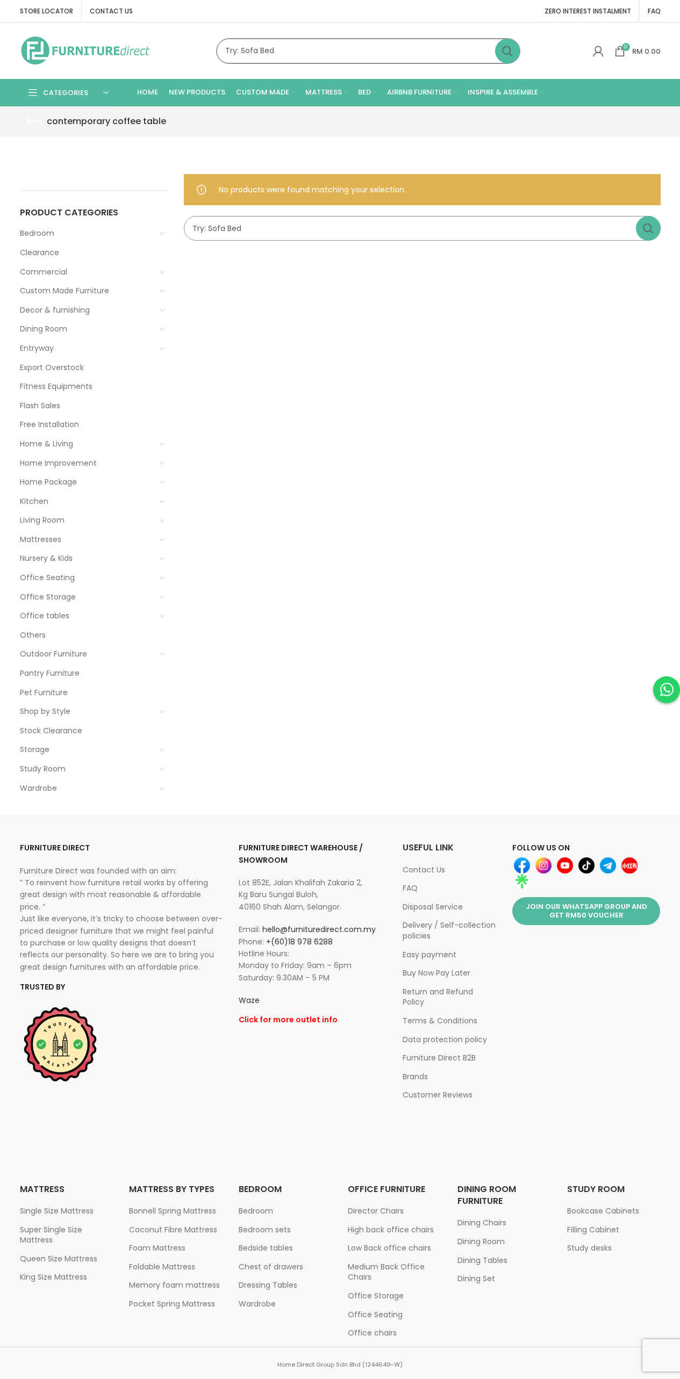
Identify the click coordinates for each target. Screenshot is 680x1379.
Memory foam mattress (174, 1285)
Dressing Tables (268, 1285)
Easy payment (429, 954)
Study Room (43, 768)
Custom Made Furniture (64, 290)
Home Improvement (58, 463)
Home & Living (46, 443)
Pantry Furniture (50, 673)
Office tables (44, 615)
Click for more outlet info (288, 1019)
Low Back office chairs (389, 1248)
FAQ (410, 888)
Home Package (48, 481)
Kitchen (34, 501)
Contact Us (424, 869)
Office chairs (372, 1332)
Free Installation (49, 424)
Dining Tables (482, 1260)
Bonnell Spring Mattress (172, 1210)
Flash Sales (40, 405)
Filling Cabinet (593, 1229)
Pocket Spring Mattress (172, 1303)
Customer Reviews (438, 1094)
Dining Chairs (481, 1222)
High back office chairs (391, 1229)
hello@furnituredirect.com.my (319, 929)
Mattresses (40, 539)
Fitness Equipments (56, 386)
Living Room (42, 520)
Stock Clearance (51, 730)
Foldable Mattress (162, 1266)
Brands (415, 1076)
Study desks (589, 1248)
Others (33, 635)
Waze (249, 1000)
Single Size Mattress (57, 1210)
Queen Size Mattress (58, 1258)
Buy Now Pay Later (436, 973)
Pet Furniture (44, 692)
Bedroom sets (265, 1229)
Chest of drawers (271, 1266)
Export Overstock (52, 367)
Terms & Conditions (440, 1020)
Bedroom (37, 233)
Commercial (43, 271)
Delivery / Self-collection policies (449, 930)
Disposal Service (433, 906)
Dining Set (476, 1278)
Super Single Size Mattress (51, 1235)
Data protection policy (445, 1039)
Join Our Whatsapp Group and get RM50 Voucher (586, 910)
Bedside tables (266, 1248)
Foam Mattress (157, 1248)
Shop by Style (45, 711)
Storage (34, 749)
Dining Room (43, 328)
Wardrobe (38, 788)
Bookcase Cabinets (603, 1210)
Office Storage (48, 596)
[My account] (598, 51)
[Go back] (33, 121)
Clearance (39, 252)
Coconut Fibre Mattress (173, 1229)
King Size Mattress (53, 1277)
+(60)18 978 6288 (299, 941)
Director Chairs (376, 1210)
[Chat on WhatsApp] (666, 689)
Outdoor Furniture (53, 653)
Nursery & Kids (46, 558)
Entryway (37, 348)
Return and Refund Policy (438, 997)
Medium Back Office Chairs (386, 1272)
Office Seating (47, 577)
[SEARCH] (507, 51)
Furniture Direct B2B (439, 1057)
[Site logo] (86, 50)
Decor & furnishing (55, 310)
